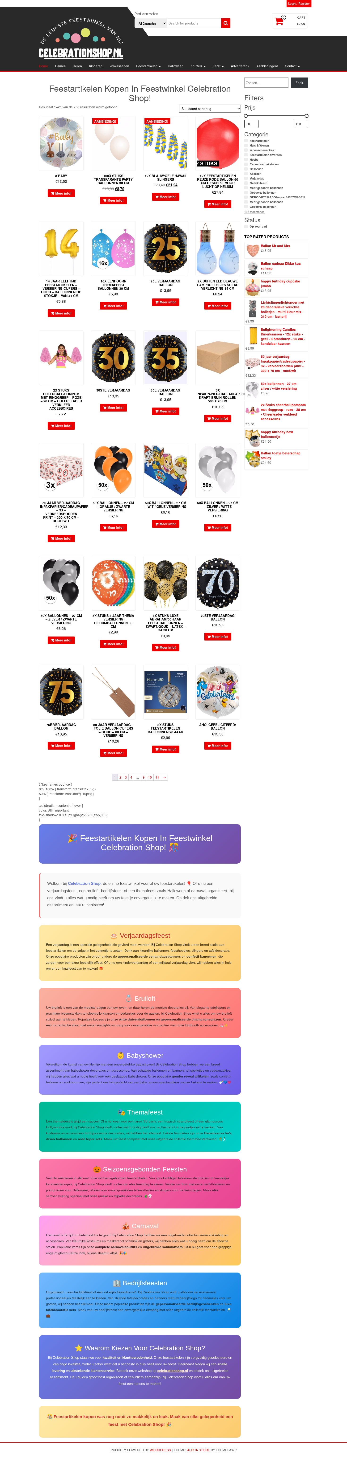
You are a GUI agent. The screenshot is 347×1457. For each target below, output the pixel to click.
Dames (60, 66)
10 (150, 777)
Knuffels (196, 66)
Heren (77, 66)
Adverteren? (240, 66)
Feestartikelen (147, 66)
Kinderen (95, 66)
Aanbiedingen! (267, 66)
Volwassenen (119, 66)
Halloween (175, 66)
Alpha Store (198, 1450)
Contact (291, 66)
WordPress (160, 1450)
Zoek (299, 82)
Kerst (217, 66)
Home (43, 66)
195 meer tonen (254, 212)
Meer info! (63, 193)
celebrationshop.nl (172, 1371)
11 (157, 777)
